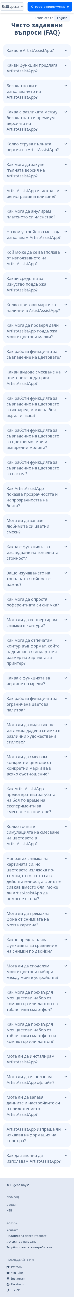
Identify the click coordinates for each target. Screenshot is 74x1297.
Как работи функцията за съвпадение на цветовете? (34, 354)
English (62, 18)
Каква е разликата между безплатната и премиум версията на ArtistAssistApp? (32, 120)
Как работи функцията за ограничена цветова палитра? (32, 704)
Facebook (17, 1284)
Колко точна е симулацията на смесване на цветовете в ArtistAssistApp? (33, 835)
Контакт (12, 1230)
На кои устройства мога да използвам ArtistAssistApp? (34, 234)
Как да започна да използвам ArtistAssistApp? (34, 1158)
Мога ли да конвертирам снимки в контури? (32, 622)
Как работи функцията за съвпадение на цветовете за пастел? (33, 467)
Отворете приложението (50, 6)
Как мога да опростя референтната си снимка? (33, 602)
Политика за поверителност (26, 1236)
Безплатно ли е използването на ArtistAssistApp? (24, 91)
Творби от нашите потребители (29, 1247)
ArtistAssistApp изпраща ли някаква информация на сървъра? (34, 1134)
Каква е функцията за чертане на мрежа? (28, 680)
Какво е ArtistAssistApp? (30, 50)
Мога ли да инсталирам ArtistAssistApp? (30, 1059)
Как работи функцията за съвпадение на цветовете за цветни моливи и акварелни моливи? (33, 438)
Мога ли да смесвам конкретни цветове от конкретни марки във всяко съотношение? (29, 765)
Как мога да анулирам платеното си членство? (31, 214)
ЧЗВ (9, 1210)
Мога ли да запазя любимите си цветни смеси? (28, 526)
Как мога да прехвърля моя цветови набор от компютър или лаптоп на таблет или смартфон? (32, 1000)
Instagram (18, 1278)
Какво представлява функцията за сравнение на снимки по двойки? (32, 945)
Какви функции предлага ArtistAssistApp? (32, 68)
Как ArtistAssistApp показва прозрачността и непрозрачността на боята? (32, 497)
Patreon (16, 1267)
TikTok (15, 1290)
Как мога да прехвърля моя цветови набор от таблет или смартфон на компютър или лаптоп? (31, 1032)
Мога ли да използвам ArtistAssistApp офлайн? (30, 1079)
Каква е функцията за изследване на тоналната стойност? (32, 552)
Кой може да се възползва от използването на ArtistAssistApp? (33, 257)
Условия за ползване (21, 1241)
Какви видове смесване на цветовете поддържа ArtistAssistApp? (34, 377)
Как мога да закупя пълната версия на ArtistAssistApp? (26, 170)
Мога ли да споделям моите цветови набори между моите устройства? (33, 971)
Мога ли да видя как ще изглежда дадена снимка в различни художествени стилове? (33, 733)
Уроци (11, 1205)
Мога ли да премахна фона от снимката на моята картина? (28, 919)
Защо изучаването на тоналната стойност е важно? (29, 578)
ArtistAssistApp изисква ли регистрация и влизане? (33, 193)
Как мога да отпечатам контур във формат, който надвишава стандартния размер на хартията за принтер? (33, 651)
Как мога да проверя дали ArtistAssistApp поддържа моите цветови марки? (33, 330)
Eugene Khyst (19, 1185)
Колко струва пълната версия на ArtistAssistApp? (33, 146)
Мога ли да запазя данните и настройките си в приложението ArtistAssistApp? (33, 1105)
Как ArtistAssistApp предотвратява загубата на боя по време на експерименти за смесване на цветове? (31, 800)
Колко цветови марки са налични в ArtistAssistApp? (33, 307)
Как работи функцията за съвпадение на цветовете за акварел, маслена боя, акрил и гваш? (33, 406)
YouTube (17, 1273)
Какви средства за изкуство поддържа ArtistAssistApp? (26, 284)
